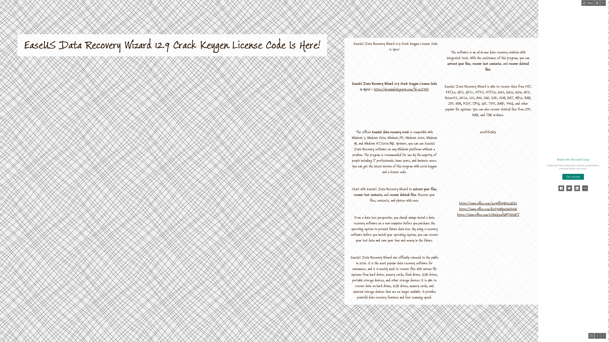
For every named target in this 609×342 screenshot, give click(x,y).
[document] (304, 171)
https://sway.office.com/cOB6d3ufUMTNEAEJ (488, 215)
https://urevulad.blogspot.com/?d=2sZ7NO (401, 89)
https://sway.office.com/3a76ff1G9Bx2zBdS (488, 203)
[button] (587, 3)
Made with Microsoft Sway (573, 159)
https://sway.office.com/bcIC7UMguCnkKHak (488, 209)
